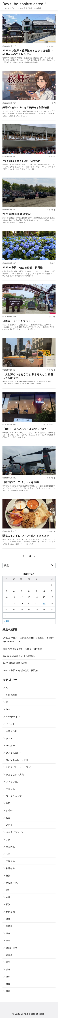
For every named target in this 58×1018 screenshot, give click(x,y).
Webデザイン (13, 716)
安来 (8, 853)
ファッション (12, 781)
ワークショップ (14, 795)
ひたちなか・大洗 (15, 774)
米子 (8, 940)
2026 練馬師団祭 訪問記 (16, 214)
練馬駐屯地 (11, 947)
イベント (10, 723)
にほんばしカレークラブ (18, 767)
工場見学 (10, 861)
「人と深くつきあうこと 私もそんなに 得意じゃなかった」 (27, 375)
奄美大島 (10, 846)
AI (7, 687)
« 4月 (6, 621)
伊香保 (9, 810)
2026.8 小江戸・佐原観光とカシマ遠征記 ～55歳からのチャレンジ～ (28, 52)
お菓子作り (11, 731)
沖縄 (8, 918)
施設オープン (12, 882)
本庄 (8, 897)
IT (7, 702)
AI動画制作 (11, 694)
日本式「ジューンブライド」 (19, 321)
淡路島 (9, 926)
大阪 (8, 839)
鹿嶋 (8, 991)
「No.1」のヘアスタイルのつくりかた (24, 428)
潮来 (8, 933)
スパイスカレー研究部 (17, 759)
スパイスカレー (14, 752)
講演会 (9, 954)
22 (44, 603)
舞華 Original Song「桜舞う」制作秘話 (25, 107)
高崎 (8, 976)
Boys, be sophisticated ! (24, 3)
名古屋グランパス (15, 832)
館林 (8, 969)
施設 (8, 875)
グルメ (9, 738)
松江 (8, 904)
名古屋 (9, 824)
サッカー (10, 745)
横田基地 (10, 911)
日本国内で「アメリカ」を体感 (20, 482)
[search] (52, 565)
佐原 (8, 817)
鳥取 (8, 983)
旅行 (8, 889)
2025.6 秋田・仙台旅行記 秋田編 (22, 267)
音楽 (8, 962)
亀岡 (8, 803)
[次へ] (34, 556)
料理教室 (10, 868)
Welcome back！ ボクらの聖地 (21, 160)
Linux (9, 709)
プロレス (10, 788)
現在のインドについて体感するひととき (25, 535)
